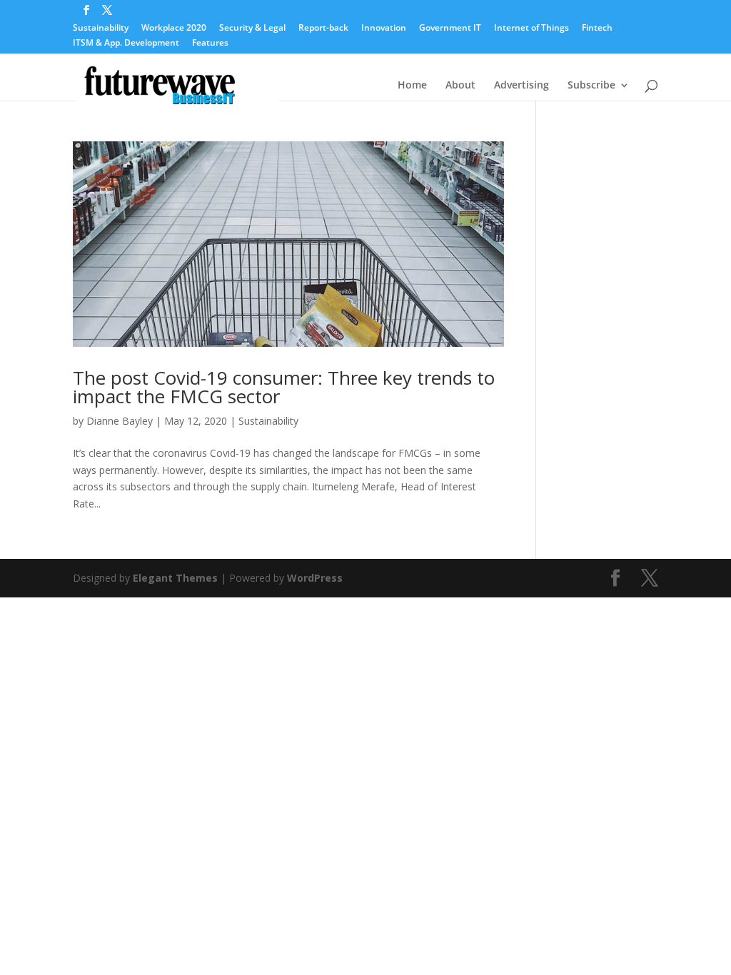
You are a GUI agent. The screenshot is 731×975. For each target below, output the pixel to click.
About (460, 85)
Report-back (323, 29)
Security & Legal (252, 29)
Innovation (383, 29)
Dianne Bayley (119, 421)
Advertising (521, 85)
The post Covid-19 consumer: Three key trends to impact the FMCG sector (284, 387)
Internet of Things (531, 29)
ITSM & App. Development (126, 44)
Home (412, 85)
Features (210, 44)
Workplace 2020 (173, 29)
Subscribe (591, 85)
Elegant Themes (175, 578)
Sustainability (100, 29)
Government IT (450, 29)
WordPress (315, 578)
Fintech (597, 29)
